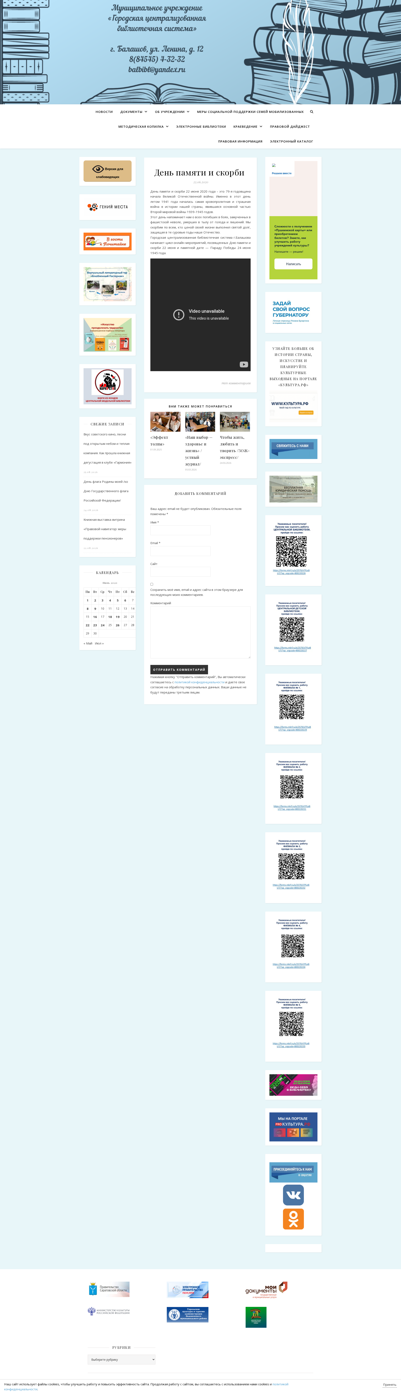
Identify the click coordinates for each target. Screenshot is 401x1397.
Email (155, 543)
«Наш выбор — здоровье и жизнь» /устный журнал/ (199, 451)
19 (117, 617)
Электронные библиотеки (201, 126)
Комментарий (160, 603)
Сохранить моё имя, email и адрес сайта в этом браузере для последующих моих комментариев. (196, 592)
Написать (293, 264)
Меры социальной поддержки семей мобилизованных (250, 112)
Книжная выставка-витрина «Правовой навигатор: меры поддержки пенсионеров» (105, 528)
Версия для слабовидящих (109, 173)
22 (87, 625)
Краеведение (245, 126)
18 (110, 617)
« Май (88, 643)
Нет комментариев (236, 383)
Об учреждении (170, 112)
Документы (131, 112)
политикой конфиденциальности (200, 682)
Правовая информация (240, 141)
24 (102, 625)
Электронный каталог (291, 141)
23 (95, 625)
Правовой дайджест (290, 126)
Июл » (99, 643)
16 (95, 617)
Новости (104, 112)
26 (117, 625)
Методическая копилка (141, 126)
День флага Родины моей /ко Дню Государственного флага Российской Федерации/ (106, 490)
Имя (154, 522)
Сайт (153, 564)
